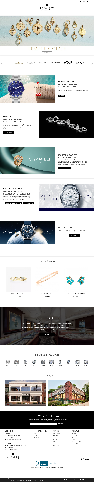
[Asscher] (51, 362)
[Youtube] (88, 459)
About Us (79, 14)
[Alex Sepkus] (10, 63)
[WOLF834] (47, 63)
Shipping (55, 439)
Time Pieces (36, 437)
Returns (54, 443)
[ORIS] (71, 62)
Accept (66, 479)
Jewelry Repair (56, 433)
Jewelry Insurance (57, 441)
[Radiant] (77, 362)
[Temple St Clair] (84, 63)
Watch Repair (56, 435)
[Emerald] (42, 362)
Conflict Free (75, 443)
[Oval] (68, 362)
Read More (47, 334)
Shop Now (61, 96)
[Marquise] (60, 362)
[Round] (8, 362)
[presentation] (3, 35)
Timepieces (50, 14)
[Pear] (25, 362)
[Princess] (16, 362)
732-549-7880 (10, 447)
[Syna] (59, 63)
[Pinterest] (86, 459)
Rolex (6, 14)
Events (54, 437)
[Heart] (34, 362)
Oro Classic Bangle (47, 293)
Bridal (29, 14)
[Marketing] (60, 248)
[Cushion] (86, 362)
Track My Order (56, 445)
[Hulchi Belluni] (22, 63)
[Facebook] (81, 459)
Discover (62, 38)
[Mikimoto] (34, 63)
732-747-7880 (10, 437)
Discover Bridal (8, 132)
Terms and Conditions (77, 441)
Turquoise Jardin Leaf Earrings (76, 293)
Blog (73, 437)
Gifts (70, 14)
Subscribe (61, 423)
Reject (74, 479)
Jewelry (39, 14)
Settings (82, 479)
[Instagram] (83, 459)
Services (61, 14)
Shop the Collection (64, 168)
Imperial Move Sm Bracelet (18, 293)
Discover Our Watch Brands (13, 203)
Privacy (73, 439)
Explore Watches (74, 235)
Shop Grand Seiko (28, 203)
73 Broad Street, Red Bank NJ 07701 (14, 434)
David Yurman (18, 14)
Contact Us (74, 435)
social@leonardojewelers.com (14, 439)
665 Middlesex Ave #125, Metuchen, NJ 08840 (16, 444)
